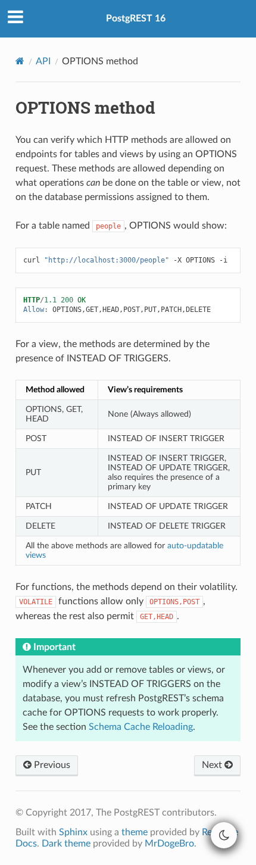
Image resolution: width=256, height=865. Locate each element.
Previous (51, 765)
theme (134, 832)
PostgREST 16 (136, 18)
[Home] (19, 61)
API (43, 61)
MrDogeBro (169, 843)
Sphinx (73, 832)
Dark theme (66, 843)
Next (213, 765)
